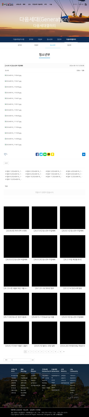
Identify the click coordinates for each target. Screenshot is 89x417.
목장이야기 (73, 378)
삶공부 (43, 385)
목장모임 (44, 383)
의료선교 (33, 380)
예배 (24, 4)
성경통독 (23, 395)
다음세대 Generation (55, 370)
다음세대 (40, 4)
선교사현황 (34, 378)
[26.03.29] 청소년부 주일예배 (44, 260)
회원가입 (81, 4)
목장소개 (44, 380)
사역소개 (63, 380)
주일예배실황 (24, 378)
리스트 (6, 163)
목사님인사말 (14, 375)
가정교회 (34, 4)
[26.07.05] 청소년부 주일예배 (44, 231)
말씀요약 (72, 383)
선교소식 (72, 388)
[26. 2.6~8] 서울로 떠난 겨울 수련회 (16, 288)
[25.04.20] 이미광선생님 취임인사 (72, 346)
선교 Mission (33, 370)
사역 (45, 4)
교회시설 (13, 393)
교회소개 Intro (14, 370)
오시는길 (13, 388)
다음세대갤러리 (71, 39)
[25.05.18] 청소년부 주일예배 (72, 317)
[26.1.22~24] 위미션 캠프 (44, 288)
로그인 (75, 4)
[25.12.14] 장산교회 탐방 (72, 288)
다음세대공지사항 (18, 39)
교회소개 (18, 4)
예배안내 (13, 385)
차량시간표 (14, 390)
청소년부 (49, 39)
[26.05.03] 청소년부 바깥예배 (16, 260)
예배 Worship (23, 370)
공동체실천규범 (65, 383)
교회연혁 (13, 383)
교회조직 (63, 378)
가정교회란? (45, 375)
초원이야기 (73, 380)
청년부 (59, 39)
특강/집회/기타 (24, 388)
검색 (33, 360)
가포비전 (13, 378)
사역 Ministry (64, 370)
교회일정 (63, 375)
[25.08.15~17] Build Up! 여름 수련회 (44, 317)
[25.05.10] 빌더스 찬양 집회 (44, 346)
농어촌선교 (34, 383)
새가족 (71, 393)
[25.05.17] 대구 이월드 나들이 (16, 346)
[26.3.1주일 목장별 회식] (73, 260)
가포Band (72, 375)
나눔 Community (74, 370)
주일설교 (23, 375)
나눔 (51, 4)
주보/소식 (72, 385)
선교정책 (33, 375)
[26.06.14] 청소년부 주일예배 (72, 231)
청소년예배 (23, 393)
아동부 (40, 39)
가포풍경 (72, 390)
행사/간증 (23, 390)
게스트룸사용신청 (35, 385)
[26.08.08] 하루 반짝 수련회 (16, 231)
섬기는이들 (14, 380)
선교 (29, 4)
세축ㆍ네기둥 (45, 378)
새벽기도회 (23, 383)
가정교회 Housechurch (46, 370)
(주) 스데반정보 (57, 414)
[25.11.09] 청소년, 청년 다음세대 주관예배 (16, 317)
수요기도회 (23, 380)
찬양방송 (23, 385)
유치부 (31, 39)
